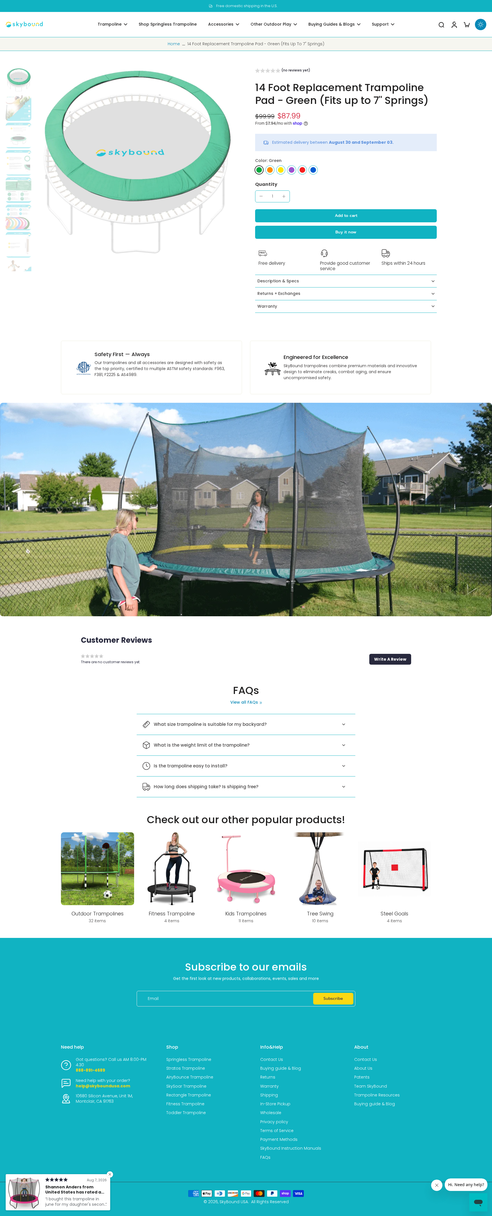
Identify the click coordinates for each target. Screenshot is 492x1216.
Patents (362, 1077)
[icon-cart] (466, 24)
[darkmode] (480, 24)
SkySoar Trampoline (186, 1086)
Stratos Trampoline (185, 1068)
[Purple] (292, 170)
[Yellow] (281, 170)
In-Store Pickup (275, 1104)
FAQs (265, 1157)
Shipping (269, 1095)
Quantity (266, 184)
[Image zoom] (135, 169)
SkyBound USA (234, 1202)
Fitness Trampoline (185, 1104)
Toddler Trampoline (186, 1113)
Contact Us (271, 1059)
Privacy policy (274, 1122)
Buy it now (345, 232)
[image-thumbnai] (18, 81)
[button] (282, 71)
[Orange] (270, 170)
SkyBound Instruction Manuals (290, 1148)
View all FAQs (244, 702)
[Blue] (313, 170)
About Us (363, 1068)
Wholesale (270, 1113)
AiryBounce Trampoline (189, 1077)
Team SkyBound (370, 1086)
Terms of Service (277, 1130)
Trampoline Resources (377, 1095)
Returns (267, 1077)
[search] (441, 24)
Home (174, 44)
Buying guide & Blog (280, 1068)
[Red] (302, 170)
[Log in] (454, 24)
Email (153, 998)
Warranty (269, 1086)
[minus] (261, 196)
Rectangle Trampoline (188, 1095)
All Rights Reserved (270, 1202)
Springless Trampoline (188, 1059)
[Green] (259, 170)
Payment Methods (279, 1139)
